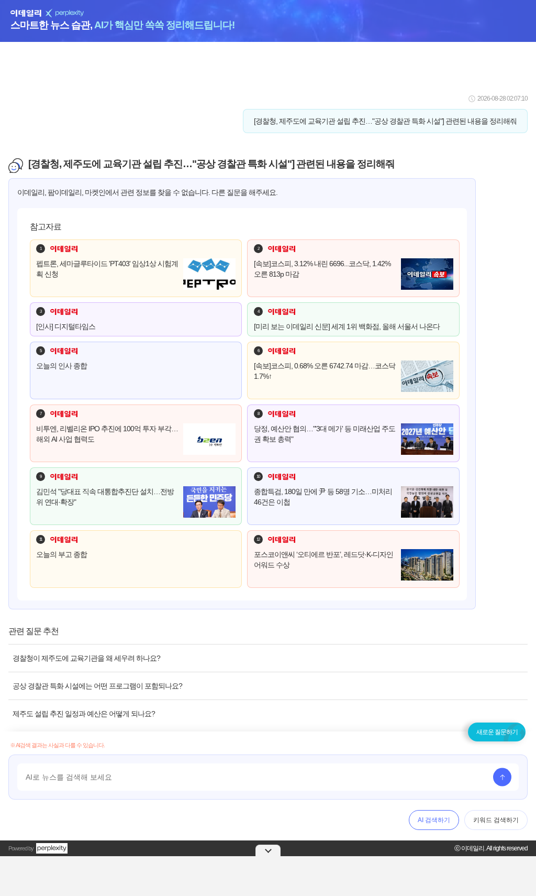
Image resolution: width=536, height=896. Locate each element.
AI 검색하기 (434, 820)
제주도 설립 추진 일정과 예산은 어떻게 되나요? (84, 713)
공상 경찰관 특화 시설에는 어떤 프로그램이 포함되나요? (97, 686)
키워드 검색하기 (496, 820)
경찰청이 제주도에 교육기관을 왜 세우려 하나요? (86, 658)
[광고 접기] (268, 850)
